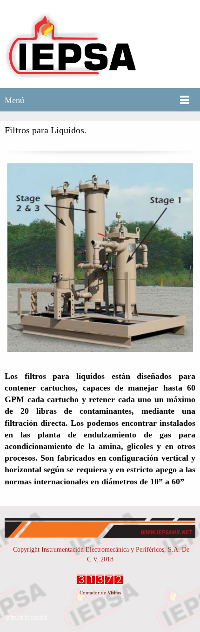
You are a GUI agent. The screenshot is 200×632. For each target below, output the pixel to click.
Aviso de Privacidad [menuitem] (26, 616)
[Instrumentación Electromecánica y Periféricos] (70, 44)
